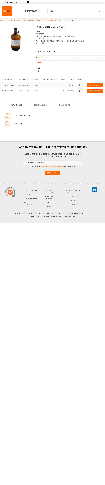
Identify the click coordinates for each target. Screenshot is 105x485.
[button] (27, 2)
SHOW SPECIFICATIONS (46, 51)
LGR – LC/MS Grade (51, 20)
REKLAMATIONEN (52, 207)
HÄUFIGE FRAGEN (52, 202)
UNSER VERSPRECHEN (31, 190)
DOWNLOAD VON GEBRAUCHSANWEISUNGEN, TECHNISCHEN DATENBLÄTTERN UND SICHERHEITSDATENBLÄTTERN (71, 59)
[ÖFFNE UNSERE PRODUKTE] (38, 11)
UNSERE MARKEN (31, 198)
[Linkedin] (94, 189)
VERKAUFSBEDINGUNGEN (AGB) (73, 191)
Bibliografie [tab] (64, 105)
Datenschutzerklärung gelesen (51, 166)
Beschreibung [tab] (40, 105)
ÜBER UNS (31, 194)
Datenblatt (17, 123)
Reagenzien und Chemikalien (34, 20)
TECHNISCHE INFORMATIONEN (50, 197)
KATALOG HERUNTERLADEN (29, 203)
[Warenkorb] (99, 11)
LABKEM (40, 57)
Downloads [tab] (16, 105)
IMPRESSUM (73, 200)
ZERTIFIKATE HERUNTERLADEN (50, 191)
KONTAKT (73, 204)
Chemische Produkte (15, 20)
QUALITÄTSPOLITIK (73, 196)
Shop (5, 20)
